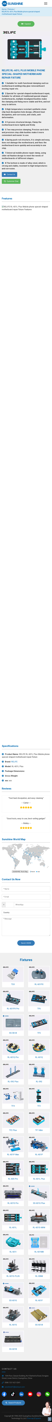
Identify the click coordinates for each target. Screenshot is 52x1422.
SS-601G (13, 1300)
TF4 (13, 1106)
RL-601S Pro (13, 1203)
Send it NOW (26, 943)
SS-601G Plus (39, 1203)
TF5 (39, 1033)
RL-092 (39, 1081)
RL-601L (13, 1227)
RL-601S (13, 1325)
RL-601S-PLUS (13, 1276)
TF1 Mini (39, 1130)
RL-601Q (39, 1057)
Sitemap (30, 1418)
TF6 (39, 1008)
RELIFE (14, 762)
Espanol (28, 24)
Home (4, 9)
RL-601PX (39, 984)
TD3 (13, 984)
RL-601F (39, 1300)
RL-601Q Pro (13, 1057)
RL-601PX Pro (13, 1008)
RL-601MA (39, 1252)
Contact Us (11, 174)
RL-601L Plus (39, 1179)
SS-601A (39, 1325)
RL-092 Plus (13, 1081)
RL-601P (39, 1154)
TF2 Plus (13, 1130)
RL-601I (13, 1252)
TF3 (39, 1106)
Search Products (14, 1403)
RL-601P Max (13, 1154)
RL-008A (39, 1276)
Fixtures (11, 9)
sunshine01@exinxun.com (15, 1387)
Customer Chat (12, 181)
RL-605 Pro (13, 1179)
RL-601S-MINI (39, 1227)
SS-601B (13, 1349)
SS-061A (13, 1033)
